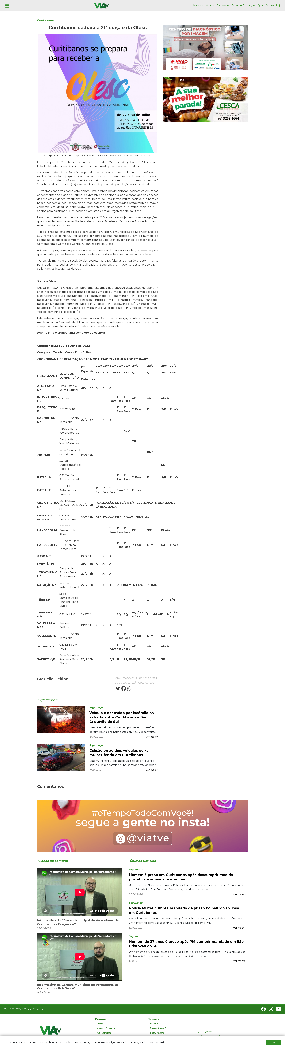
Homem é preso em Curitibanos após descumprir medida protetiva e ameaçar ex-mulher (181, 877)
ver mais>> (152, 736)
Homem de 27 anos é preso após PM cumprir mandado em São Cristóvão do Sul (186, 944)
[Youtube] (277, 1009)
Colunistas (223, 5)
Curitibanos (45, 20)
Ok (273, 1042)
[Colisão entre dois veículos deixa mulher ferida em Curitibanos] (61, 757)
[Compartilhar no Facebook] (123, 689)
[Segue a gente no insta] (142, 826)
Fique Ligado (158, 1028)
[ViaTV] (101, 5)
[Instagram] (269, 1009)
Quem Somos (266, 5)
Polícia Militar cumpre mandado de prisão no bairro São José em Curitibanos (184, 910)
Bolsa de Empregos (243, 5)
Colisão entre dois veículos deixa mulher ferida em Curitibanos (119, 752)
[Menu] (7, 5)
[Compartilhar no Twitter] (117, 689)
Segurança (96, 707)
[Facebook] (262, 1009)
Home (101, 1023)
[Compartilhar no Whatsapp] (129, 689)
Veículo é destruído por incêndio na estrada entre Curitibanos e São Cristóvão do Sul (121, 717)
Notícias (198, 5)
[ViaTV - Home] (63, 1031)
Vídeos (210, 5)
